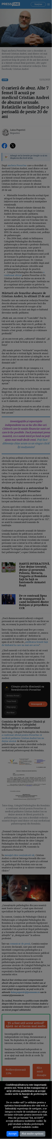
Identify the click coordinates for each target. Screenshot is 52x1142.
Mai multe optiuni (32, 1133)
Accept (12, 1133)
